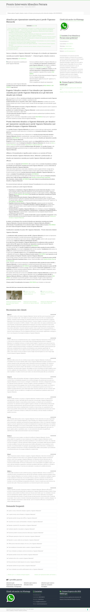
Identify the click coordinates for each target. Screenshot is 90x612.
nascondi (34, 25)
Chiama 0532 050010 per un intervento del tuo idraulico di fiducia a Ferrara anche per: (30, 46)
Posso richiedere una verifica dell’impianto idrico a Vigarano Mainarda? (25, 569)
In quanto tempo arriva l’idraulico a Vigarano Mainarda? (21, 514)
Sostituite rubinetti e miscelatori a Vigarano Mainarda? (21, 529)
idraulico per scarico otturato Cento (30, 583)
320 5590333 (22, 58)
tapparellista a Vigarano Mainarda (33, 144)
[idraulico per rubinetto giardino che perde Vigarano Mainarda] (48, 295)
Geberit (45, 259)
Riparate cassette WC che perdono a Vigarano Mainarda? (22, 525)
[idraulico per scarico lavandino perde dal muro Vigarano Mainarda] (31, 295)
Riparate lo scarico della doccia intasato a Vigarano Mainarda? (23, 540)
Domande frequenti (12, 49)
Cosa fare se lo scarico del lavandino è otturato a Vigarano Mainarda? (25, 521)
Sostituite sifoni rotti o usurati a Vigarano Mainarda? (21, 558)
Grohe (49, 259)
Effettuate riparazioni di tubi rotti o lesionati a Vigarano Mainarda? (24, 536)
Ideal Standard (10, 261)
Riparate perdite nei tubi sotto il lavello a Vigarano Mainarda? (23, 554)
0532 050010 (47, 85)
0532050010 (25, 164)
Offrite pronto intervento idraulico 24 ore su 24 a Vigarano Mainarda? (25, 543)
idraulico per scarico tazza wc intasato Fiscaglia (47, 584)
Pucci (53, 259)
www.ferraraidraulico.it (69, 51)
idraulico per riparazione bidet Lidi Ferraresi (45, 574)
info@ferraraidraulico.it (68, 48)
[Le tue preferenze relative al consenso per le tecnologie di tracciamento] (87, 609)
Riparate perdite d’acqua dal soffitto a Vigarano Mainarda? (22, 518)
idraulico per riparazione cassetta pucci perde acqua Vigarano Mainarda (13, 303)
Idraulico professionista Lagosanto (41, 177)
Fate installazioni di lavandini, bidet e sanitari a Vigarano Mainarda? (24, 547)
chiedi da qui (68, 46)
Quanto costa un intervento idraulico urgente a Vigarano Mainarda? (24, 510)
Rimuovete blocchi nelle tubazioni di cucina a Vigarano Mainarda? (24, 562)
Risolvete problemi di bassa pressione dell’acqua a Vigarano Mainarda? (25, 532)
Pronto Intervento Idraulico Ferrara (26, 4)
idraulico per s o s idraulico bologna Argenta (17, 574)
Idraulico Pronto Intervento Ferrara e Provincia (71, 92)
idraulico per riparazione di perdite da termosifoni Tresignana (14, 584)
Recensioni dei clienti (12, 48)
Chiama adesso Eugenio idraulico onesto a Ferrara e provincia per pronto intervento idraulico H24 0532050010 (34, 13)
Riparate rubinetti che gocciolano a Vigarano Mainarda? (22, 565)
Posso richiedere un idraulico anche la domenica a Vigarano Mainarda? (25, 551)
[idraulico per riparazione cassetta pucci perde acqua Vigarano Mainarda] (14, 295)
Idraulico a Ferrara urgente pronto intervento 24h (70, 597)
